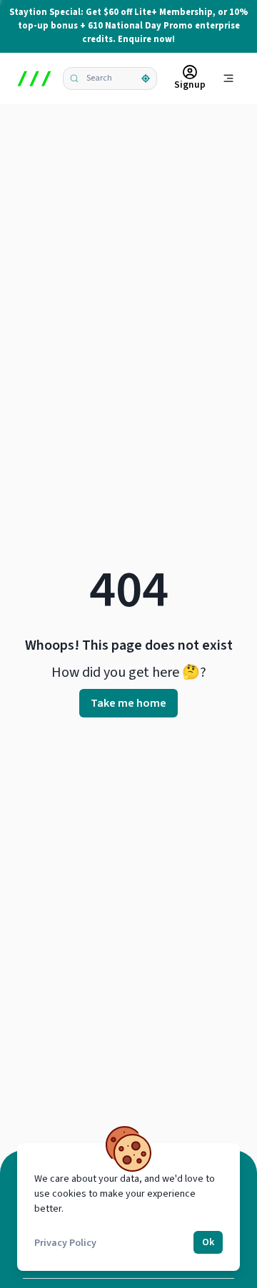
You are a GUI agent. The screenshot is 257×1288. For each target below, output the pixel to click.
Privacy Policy (65, 1243)
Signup (190, 84)
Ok (208, 1242)
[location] (145, 78)
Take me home (128, 703)
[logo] (34, 78)
